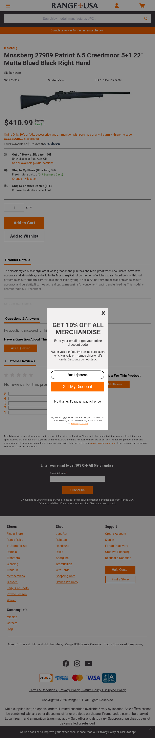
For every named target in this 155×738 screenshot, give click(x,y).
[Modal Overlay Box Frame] (77, 369)
